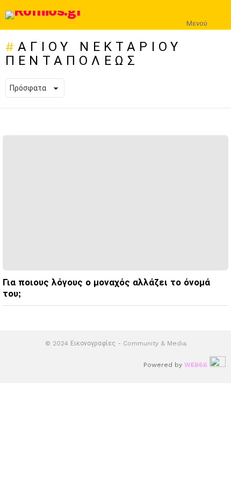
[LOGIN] (219, 15)
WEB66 (195, 365)
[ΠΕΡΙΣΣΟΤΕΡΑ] (219, 315)
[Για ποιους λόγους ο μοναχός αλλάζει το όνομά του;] (115, 202)
